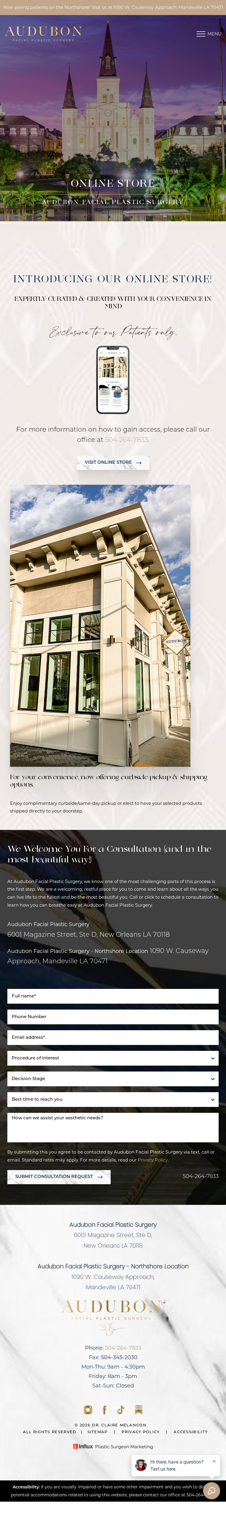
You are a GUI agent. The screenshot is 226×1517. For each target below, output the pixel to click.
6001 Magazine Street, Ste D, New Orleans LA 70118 (88, 935)
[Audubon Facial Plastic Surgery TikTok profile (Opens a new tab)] (121, 1413)
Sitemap (97, 1432)
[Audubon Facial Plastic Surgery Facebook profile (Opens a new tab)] (105, 1413)
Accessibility (191, 1432)
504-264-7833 (126, 440)
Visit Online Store (108, 463)
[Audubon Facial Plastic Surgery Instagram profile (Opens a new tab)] (88, 1413)
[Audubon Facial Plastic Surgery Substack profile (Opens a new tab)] (138, 1413)
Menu (214, 34)
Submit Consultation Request (54, 1177)
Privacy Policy (153, 1160)
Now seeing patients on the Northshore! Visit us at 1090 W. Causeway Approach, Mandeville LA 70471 (113, 7)
